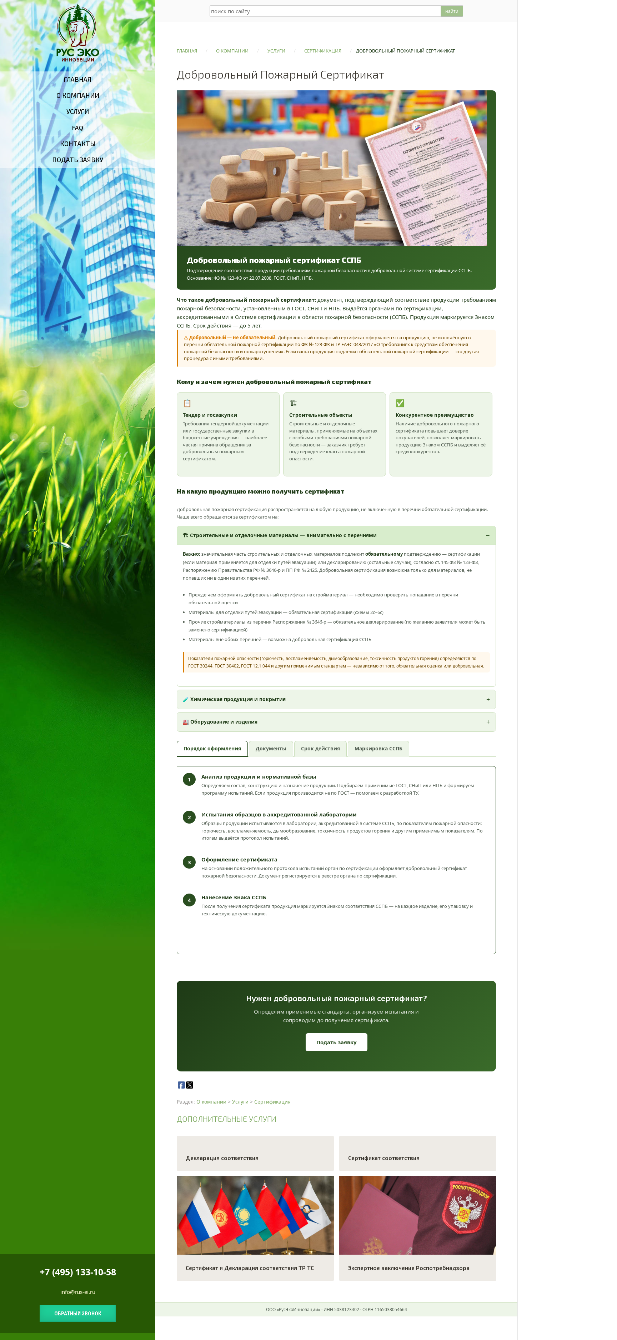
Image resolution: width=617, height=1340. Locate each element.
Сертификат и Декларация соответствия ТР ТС (250, 1267)
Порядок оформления (212, 748)
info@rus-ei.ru (77, 1291)
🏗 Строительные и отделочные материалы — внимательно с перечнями (280, 535)
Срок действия (320, 748)
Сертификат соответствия (384, 1157)
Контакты (78, 144)
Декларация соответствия (222, 1157)
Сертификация (272, 1101)
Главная (77, 79)
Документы (271, 748)
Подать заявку (77, 160)
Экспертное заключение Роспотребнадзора (409, 1267)
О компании (77, 95)
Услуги (77, 111)
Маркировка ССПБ (378, 748)
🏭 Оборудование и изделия (220, 721)
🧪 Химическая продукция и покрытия (234, 699)
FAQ (77, 127)
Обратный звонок (77, 1313)
